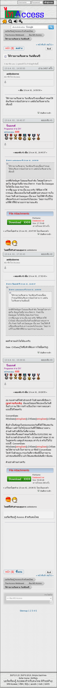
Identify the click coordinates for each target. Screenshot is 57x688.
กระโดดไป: (48, 595)
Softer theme (24, 678)
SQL (27, 684)
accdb (33, 684)
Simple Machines (39, 675)
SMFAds (34, 678)
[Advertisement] (30, 545)
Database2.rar (38, 221)
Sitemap (24, 610)
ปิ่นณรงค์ (11, 125)
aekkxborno (13, 74)
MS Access (12, 684)
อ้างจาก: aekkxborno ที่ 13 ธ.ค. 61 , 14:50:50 (22, 160)
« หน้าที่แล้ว (41, 44)
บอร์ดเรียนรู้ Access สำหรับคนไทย (22, 681)
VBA (21, 684)
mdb (40, 684)
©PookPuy (47, 681)
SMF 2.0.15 (14, 675)
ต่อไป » (50, 44)
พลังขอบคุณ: (11, 132)
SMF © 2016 (26, 675)
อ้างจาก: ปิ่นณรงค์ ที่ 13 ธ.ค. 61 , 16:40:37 (21, 284)
